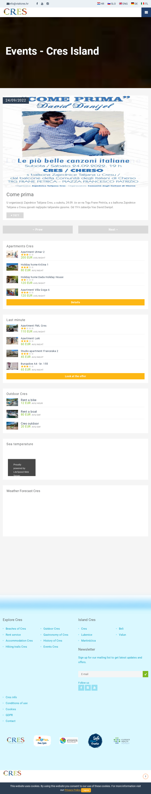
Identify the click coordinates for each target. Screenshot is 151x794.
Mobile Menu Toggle (146, 12)
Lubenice (86, 634)
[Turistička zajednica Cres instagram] (48, 3)
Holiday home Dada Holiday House (42, 277)
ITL (146, 3)
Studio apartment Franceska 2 (39, 351)
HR (102, 3)
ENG (125, 3)
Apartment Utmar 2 (33, 251)
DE (136, 3)
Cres (84, 628)
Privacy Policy (72, 789)
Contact (10, 721)
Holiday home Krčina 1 (35, 264)
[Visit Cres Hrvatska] (12, 772)
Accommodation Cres (19, 640)
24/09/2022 (16, 100)
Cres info (11, 697)
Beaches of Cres (16, 628)
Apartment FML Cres (33, 325)
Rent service (13, 634)
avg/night (33, 257)
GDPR (9, 715)
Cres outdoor (30, 423)
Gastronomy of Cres (55, 634)
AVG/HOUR (32, 403)
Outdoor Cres (51, 628)
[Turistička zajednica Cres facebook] (37, 3)
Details (75, 302)
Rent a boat (29, 411)
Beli (121, 628)
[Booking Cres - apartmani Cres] (21, 12)
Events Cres (50, 646)
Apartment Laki (30, 338)
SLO (113, 3)
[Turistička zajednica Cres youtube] (42, 3)
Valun (122, 634)
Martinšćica (88, 640)
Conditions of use (17, 703)
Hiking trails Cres (16, 646)
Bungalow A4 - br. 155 (34, 363)
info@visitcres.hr (19, 3)
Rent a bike (28, 400)
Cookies (11, 709)
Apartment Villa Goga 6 (35, 289)
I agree (86, 790)
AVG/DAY (31, 414)
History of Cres (52, 640)
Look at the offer (75, 376)
